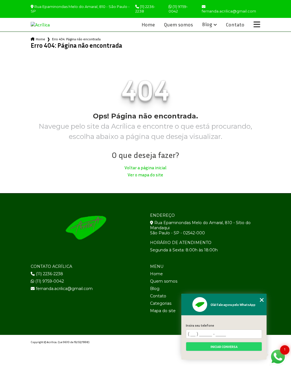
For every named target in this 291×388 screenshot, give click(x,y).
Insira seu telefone (200, 325)
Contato (235, 25)
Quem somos (178, 25)
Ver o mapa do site (145, 175)
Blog (207, 24)
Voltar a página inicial (145, 167)
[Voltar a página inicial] (44, 25)
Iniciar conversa (224, 347)
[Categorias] (256, 25)
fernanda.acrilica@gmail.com (64, 288)
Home (148, 25)
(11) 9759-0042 (178, 8)
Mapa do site (163, 310)
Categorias (160, 303)
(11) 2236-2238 (145, 8)
